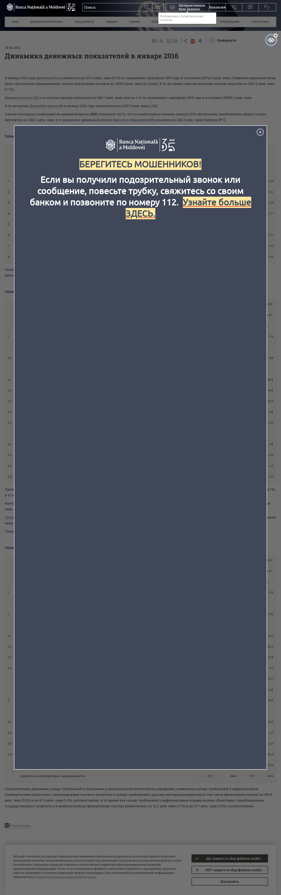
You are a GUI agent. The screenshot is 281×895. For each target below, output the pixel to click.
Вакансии (217, 7)
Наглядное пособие (271, 40)
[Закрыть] (260, 132)
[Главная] (40, 7)
